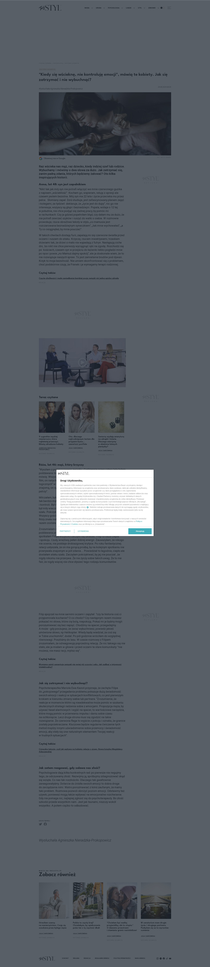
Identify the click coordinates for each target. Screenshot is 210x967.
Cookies (74, 524)
